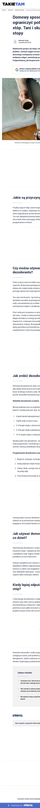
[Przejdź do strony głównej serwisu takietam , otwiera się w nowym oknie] (13, 4)
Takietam (10, 10)
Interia (4, 10)
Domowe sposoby (19, 10)
